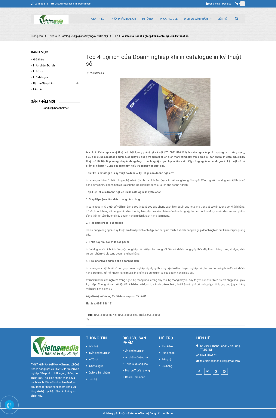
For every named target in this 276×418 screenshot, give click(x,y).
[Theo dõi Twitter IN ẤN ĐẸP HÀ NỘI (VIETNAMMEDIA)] (207, 371)
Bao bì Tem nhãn (135, 377)
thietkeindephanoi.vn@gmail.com (73, 3)
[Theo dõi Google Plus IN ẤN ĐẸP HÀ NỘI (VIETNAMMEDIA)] (216, 371)
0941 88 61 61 (42, 3)
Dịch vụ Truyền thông (137, 370)
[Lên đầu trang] (268, 398)
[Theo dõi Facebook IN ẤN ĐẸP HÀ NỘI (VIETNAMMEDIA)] (199, 371)
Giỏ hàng (167, 366)
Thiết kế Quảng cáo (136, 363)
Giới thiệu (38, 59)
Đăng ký (226, 3)
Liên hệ (37, 89)
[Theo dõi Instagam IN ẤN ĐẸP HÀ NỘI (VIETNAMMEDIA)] (224, 371)
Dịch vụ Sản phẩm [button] (134, 340)
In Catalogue (40, 77)
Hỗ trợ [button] (166, 338)
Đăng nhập (214, 3)
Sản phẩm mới (43, 101)
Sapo (169, 413)
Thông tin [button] (96, 338)
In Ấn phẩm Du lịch (44, 65)
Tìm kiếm (167, 346)
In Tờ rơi (38, 71)
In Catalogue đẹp (127, 314)
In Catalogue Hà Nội (105, 314)
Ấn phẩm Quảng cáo (137, 357)
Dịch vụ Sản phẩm (43, 83)
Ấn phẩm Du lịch (134, 350)
